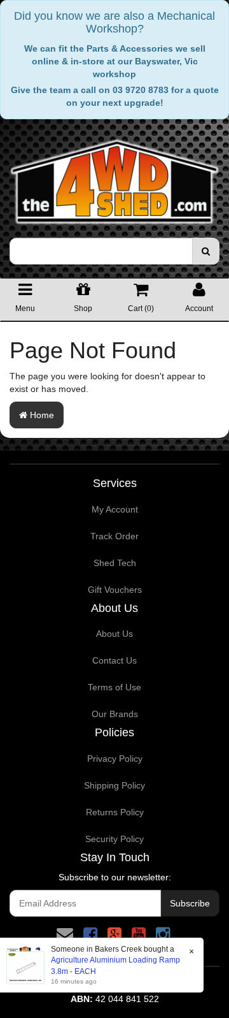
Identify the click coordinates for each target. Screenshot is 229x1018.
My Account (115, 509)
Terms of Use (114, 687)
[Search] (205, 251)
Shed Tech (115, 563)
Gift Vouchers (115, 590)
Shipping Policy (114, 785)
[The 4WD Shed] (114, 178)
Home (40, 415)
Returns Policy (115, 812)
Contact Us (114, 660)
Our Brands (115, 714)
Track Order (114, 536)
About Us (114, 634)
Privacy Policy (114, 758)
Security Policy (114, 839)
